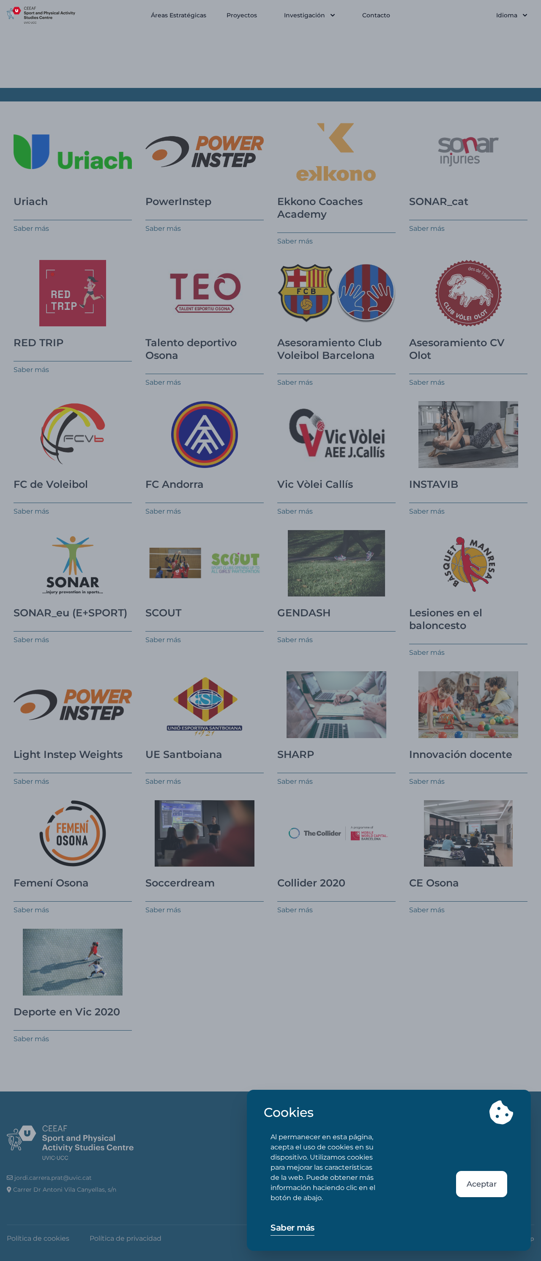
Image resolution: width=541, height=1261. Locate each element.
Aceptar (482, 1184)
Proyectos (242, 15)
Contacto (376, 15)
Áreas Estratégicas (178, 15)
